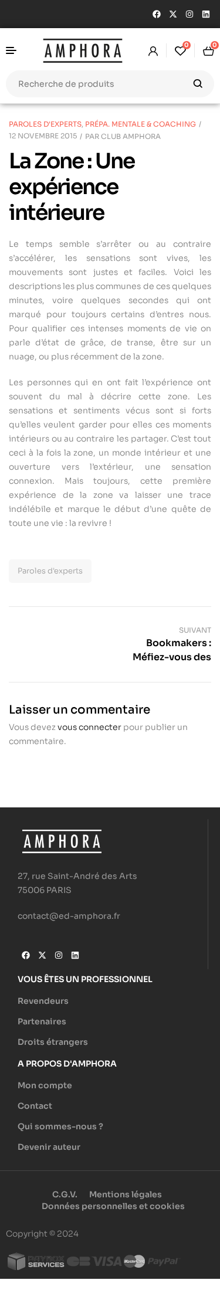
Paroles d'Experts (45, 124)
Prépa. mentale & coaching (140, 124)
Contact (35, 1106)
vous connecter (89, 727)
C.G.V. (64, 1194)
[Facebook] (156, 14)
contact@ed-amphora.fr (69, 916)
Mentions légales (125, 1194)
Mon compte (45, 1085)
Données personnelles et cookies (113, 1206)
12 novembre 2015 (43, 135)
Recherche (198, 83)
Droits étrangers (53, 1042)
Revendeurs (43, 1001)
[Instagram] (189, 14)
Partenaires (42, 1021)
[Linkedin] (206, 14)
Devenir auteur (49, 1147)
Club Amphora (131, 136)
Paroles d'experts (50, 571)
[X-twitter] (173, 14)
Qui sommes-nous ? (60, 1126)
